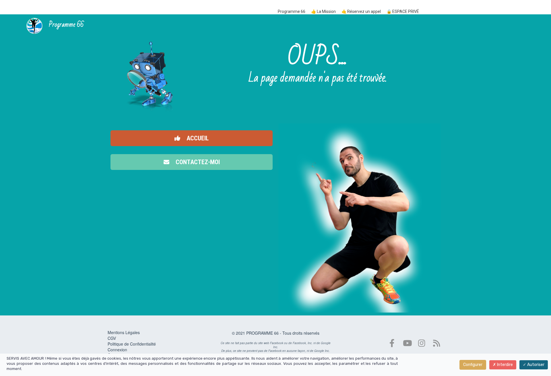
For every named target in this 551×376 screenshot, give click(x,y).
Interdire (504, 364)
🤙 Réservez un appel (361, 11)
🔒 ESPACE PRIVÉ (403, 11)
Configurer (472, 364)
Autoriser (535, 364)
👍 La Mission (323, 11)
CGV (112, 338)
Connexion (117, 349)
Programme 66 (291, 11)
